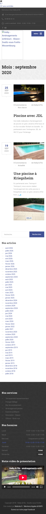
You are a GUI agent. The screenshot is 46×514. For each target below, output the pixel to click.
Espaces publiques (12, 412)
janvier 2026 (9, 266)
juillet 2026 (9, 251)
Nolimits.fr (19, 506)
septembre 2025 (11, 277)
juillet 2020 (9, 340)
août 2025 (9, 279)
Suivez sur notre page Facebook (23, 509)
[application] (23, 477)
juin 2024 (8, 313)
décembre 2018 (11, 366)
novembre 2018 (11, 368)
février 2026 (9, 264)
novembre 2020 (11, 332)
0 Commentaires (20, 105)
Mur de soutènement (13, 405)
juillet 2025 (9, 282)
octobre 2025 (10, 274)
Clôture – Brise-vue (13, 418)
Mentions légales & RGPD (33, 506)
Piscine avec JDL (28, 115)
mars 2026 (9, 261)
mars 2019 (9, 358)
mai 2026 (8, 256)
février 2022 (9, 324)
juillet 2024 (9, 311)
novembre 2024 (11, 303)
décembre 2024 (11, 300)
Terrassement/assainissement (17, 398)
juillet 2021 (9, 329)
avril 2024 (9, 319)
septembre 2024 (11, 308)
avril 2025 (9, 290)
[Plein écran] (41, 487)
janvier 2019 (9, 363)
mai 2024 (8, 316)
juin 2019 (8, 350)
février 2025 (9, 295)
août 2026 (9, 248)
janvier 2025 (9, 298)
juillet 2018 (9, 374)
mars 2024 (9, 321)
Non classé (22, 107)
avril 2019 (9, 355)
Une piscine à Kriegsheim (25, 175)
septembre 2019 (11, 347)
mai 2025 (8, 287)
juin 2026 (8, 253)
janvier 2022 (9, 326)
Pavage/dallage (11, 402)
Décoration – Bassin (13, 415)
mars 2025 (9, 292)
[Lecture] (5, 487)
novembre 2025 (11, 272)
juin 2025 (8, 285)
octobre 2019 (10, 345)
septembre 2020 (11, 337)
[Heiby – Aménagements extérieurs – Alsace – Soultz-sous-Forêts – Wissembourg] (12, 45)
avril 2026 (9, 259)
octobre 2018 (10, 371)
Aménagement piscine (14, 408)
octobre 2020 (10, 334)
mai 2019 (8, 353)
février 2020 (9, 342)
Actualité (21, 165)
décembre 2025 (11, 269)
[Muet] (37, 487)
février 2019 (9, 360)
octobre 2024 (10, 306)
